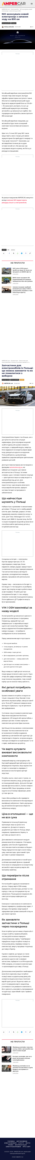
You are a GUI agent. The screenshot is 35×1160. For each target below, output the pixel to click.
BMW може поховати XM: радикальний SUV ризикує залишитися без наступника (22, 279)
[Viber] (26, 253)
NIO (8, 249)
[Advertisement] (17, 72)
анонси (13, 249)
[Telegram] (21, 253)
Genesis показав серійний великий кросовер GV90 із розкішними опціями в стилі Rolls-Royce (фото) (22, 289)
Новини (14, 23)
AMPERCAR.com (6, 9)
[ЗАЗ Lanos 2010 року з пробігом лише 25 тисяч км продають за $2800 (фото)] (6, 271)
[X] (13, 253)
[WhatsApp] (17, 253)
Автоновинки (6, 292)
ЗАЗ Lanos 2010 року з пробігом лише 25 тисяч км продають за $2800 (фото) (22, 270)
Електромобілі (15, 9)
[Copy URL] (30, 253)
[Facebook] (9, 253)
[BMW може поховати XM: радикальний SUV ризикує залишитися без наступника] (6, 280)
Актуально (5, 273)
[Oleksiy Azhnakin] (3, 27)
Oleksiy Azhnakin (9, 27)
